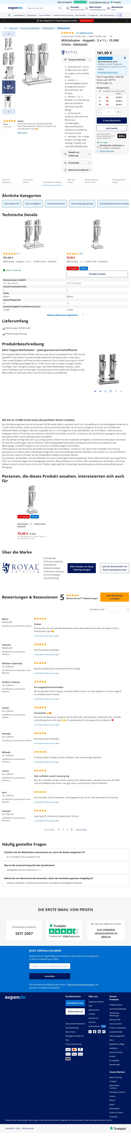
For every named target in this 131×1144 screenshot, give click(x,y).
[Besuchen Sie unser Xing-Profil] (103, 1032)
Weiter (72, 830)
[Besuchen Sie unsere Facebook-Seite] (94, 1032)
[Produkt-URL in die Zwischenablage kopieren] (111, 36)
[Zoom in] (100, 391)
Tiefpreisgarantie (107, 151)
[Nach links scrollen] (4, 21)
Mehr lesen (22, 132)
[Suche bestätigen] (60, 8)
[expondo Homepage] (5, 28)
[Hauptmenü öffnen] (9, 15)
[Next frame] (120, 391)
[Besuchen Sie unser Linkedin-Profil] (99, 1032)
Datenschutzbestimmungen (80, 984)
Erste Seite (49, 829)
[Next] (8, 111)
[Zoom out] (105, 391)
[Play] (95, 391)
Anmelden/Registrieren (108, 72)
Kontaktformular (75, 1003)
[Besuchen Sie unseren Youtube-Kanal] (90, 1032)
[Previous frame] (115, 391)
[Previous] (8, 34)
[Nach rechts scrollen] (127, 21)
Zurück (59, 830)
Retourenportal (75, 1011)
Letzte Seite (81, 829)
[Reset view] (110, 391)
